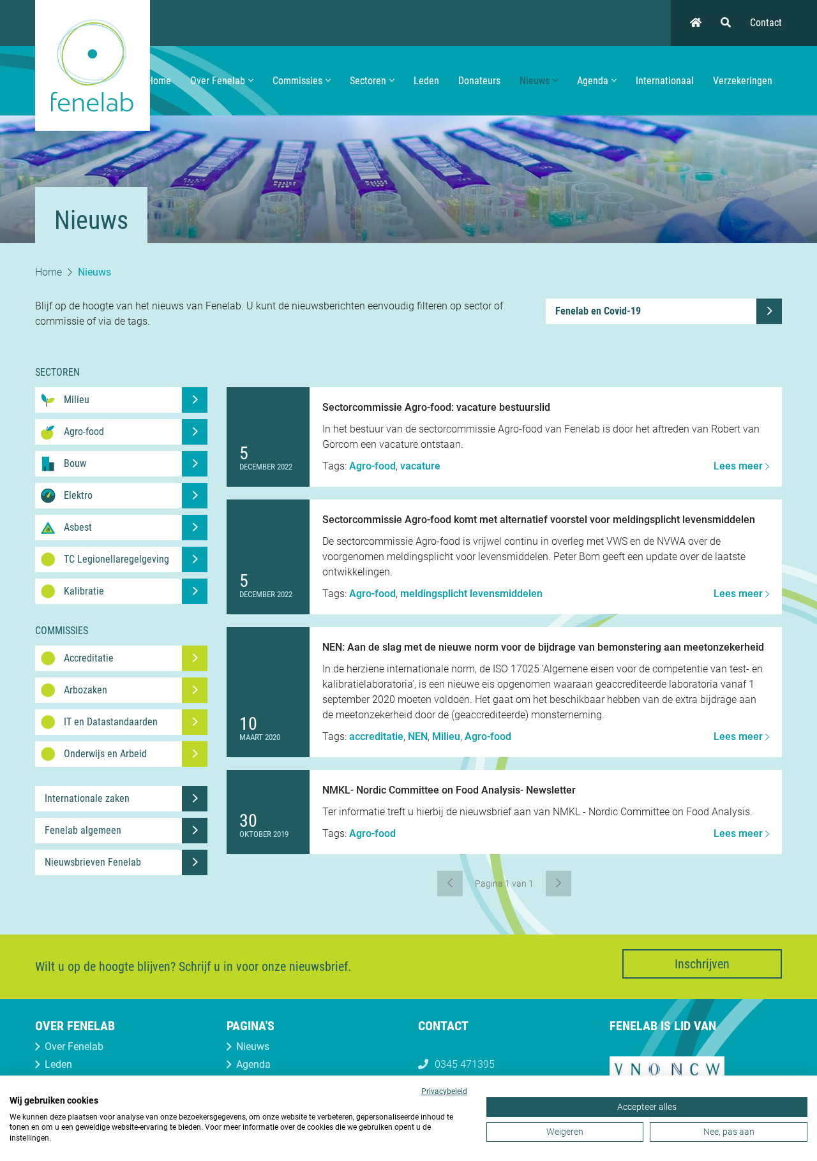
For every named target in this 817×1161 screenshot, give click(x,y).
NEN (418, 736)
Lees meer (739, 466)
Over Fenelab (217, 81)
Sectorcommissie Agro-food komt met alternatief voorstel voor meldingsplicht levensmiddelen (538, 520)
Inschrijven (702, 964)
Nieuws (535, 81)
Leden (426, 81)
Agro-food (372, 466)
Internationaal (665, 81)
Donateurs (479, 81)
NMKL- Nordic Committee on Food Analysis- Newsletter (449, 790)
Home (159, 81)
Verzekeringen (742, 81)
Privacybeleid (444, 1091)
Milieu (446, 736)
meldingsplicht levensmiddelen (471, 594)
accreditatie (376, 736)
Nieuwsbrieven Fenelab (93, 862)
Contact (766, 23)
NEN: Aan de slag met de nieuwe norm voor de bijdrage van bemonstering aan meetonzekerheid (543, 647)
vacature (420, 466)
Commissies (297, 81)
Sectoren (368, 81)
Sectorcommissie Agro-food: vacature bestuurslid (436, 407)
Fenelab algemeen (83, 830)
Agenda (592, 81)
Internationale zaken (87, 798)
